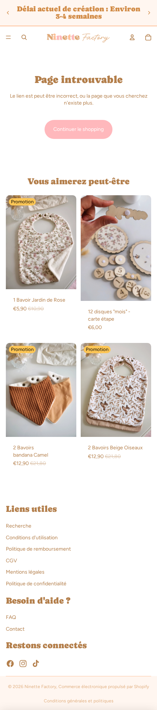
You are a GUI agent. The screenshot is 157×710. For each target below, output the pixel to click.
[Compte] (132, 37)
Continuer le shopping (78, 129)
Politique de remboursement (38, 549)
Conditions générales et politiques (79, 700)
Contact (15, 629)
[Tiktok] (35, 663)
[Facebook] (10, 663)
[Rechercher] (24, 37)
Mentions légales (25, 572)
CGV (11, 560)
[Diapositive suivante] (149, 13)
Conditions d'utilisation (32, 537)
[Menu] (8, 37)
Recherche (18, 526)
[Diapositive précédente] (8, 13)
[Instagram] (23, 663)
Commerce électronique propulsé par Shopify (103, 686)
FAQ (11, 617)
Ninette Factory (40, 686)
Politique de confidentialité (36, 584)
